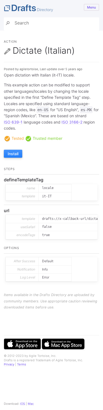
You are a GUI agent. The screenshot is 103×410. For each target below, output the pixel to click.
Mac (31, 404)
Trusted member (47, 138)
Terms (21, 364)
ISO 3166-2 (72, 122)
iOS (22, 404)
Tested (17, 138)
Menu (91, 7)
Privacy (9, 364)
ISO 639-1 (13, 122)
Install (13, 153)
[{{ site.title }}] (51, 8)
